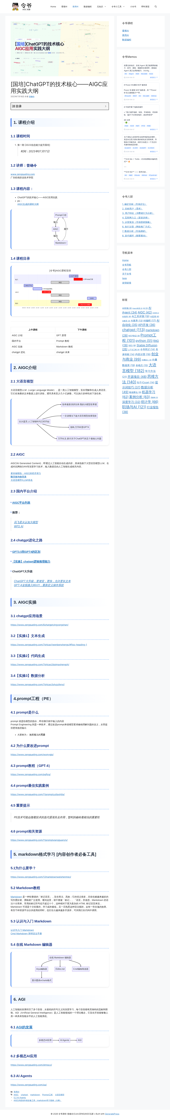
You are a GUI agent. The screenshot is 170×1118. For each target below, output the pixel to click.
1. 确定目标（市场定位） (134, 204)
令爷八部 (126, 269)
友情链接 (126, 282)
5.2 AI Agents (20, 1097)
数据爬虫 (135, 392)
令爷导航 (126, 264)
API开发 (146, 325)
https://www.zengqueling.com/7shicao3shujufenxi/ (38, 684)
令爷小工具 (117, 6)
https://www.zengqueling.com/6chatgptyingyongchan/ (39, 624)
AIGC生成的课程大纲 (28, 204)
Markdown (16, 896)
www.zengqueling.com (23, 174)
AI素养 (137, 320)
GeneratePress (112, 1114)
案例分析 (139, 397)
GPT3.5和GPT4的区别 (26, 551)
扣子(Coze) (145, 382)
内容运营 (143, 354)
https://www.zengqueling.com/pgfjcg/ (31, 774)
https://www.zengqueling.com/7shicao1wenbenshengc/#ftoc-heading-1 (49, 644)
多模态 (142, 365)
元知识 (100, 6)
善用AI (75, 6)
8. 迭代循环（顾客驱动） (134, 235)
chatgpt (24, 1095)
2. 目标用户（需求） (132, 208)
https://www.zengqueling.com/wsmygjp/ (32, 754)
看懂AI (64, 6)
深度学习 (131, 402)
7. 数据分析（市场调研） (134, 231)
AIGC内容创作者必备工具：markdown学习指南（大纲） (37, 1100)
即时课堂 (145, 6)
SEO (132, 345)
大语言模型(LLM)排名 (22, 480)
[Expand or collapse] (105, 106)
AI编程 (149, 320)
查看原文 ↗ (154, 77)
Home (53, 6)
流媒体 (154, 397)
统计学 (149, 402)
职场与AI (134, 407)
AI (145, 308)
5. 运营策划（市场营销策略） (137, 222)
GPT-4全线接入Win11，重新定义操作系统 (39, 585)
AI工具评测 (141, 316)
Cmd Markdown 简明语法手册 (26, 933)
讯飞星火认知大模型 (26, 522)
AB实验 (127, 308)
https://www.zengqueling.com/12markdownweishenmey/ (41, 877)
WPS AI (18, 526)
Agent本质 (137, 308)
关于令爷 (126, 273)
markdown (35, 1095)
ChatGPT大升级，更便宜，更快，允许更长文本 (42, 581)
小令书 (133, 6)
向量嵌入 (147, 360)
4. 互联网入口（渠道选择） (136, 217)
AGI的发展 (24, 1027)
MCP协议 (134, 336)
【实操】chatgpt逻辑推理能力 (31, 561)
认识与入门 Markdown (22, 930)
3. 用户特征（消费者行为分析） (138, 213)
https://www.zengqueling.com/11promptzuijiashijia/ (38, 794)
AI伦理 (155, 313)
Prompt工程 (47, 1095)
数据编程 (88, 6)
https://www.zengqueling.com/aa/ (29, 1084)
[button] (155, 7)
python (144, 341)
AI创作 (126, 316)
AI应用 (154, 316)
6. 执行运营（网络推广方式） (137, 226)
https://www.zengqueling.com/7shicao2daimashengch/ (40, 664)
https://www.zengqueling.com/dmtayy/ (31, 1065)
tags (124, 278)
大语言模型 (59, 1095)
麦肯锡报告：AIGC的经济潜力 (26, 473)
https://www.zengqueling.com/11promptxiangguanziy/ (39, 840)
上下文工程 (134, 349)
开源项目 (137, 377)
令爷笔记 (147, 349)
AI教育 (126, 321)
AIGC (16, 1095)
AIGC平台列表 (21, 502)
